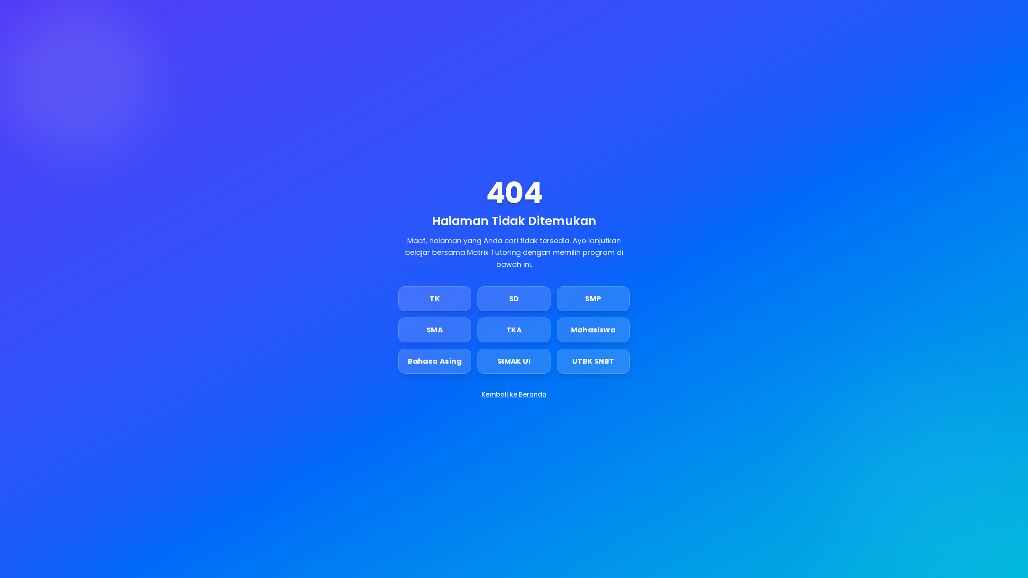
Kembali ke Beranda (514, 394)
